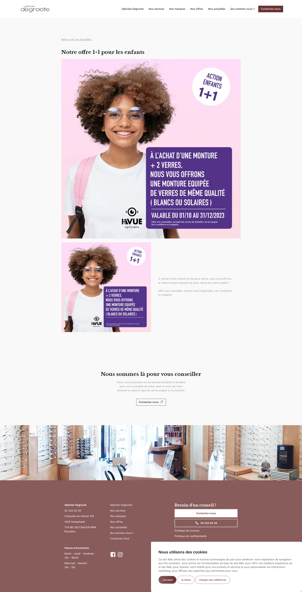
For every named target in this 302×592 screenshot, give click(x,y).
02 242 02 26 (72, 510)
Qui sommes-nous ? (242, 8)
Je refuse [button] (186, 579)
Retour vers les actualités (76, 39)
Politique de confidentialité (191, 536)
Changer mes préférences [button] (212, 579)
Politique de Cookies (187, 530)
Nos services (156, 8)
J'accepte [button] (167, 579)
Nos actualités (216, 8)
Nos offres (196, 8)
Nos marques (177, 8)
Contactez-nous (271, 8)
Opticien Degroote (133, 8)
